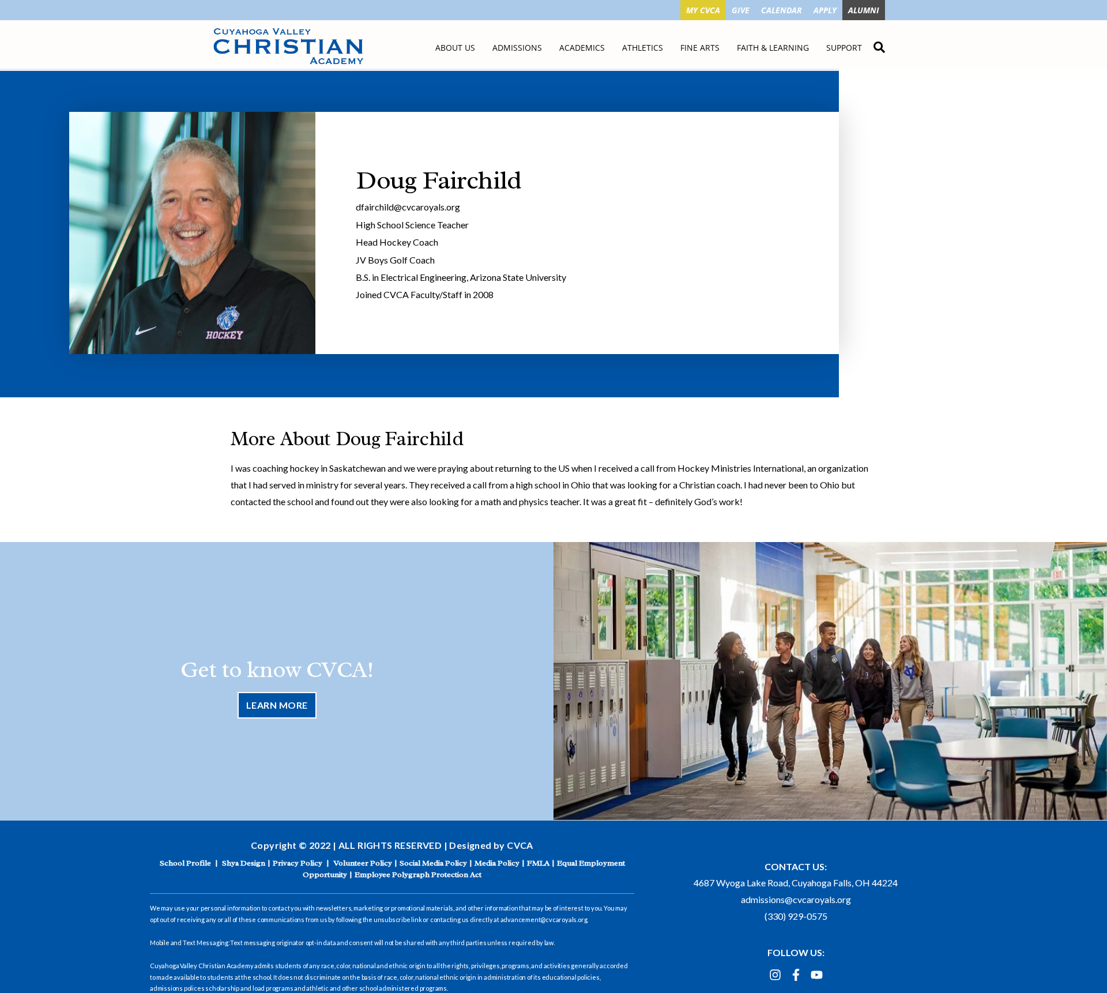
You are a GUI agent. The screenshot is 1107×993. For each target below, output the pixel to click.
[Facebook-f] (796, 975)
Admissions (517, 47)
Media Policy (497, 863)
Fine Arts (700, 47)
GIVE (741, 10)
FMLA (538, 863)
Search (879, 45)
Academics (582, 47)
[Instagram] (775, 975)
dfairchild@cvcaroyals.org (408, 206)
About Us (455, 47)
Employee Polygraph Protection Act (418, 874)
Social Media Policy (433, 863)
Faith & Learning (773, 47)
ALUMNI (863, 10)
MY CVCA (703, 10)
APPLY (825, 10)
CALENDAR (781, 10)
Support (844, 47)
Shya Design (243, 863)
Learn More (277, 704)
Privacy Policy (297, 863)
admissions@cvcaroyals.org (796, 899)
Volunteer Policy (362, 863)
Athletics (642, 47)
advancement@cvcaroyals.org (544, 919)
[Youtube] (817, 975)
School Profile (185, 863)
